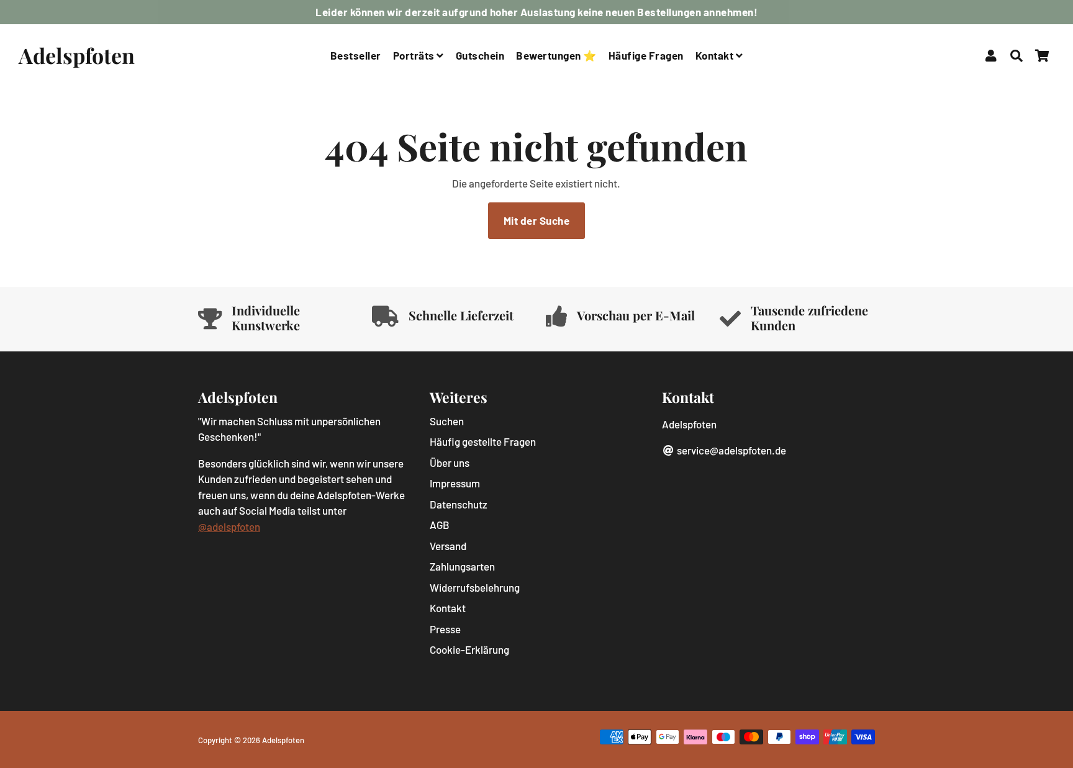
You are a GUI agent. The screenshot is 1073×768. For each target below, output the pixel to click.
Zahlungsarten (462, 566)
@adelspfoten (229, 526)
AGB (440, 524)
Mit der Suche (537, 220)
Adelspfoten (283, 740)
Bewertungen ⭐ (556, 55)
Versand (448, 546)
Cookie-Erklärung (469, 649)
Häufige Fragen (646, 55)
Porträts (415, 55)
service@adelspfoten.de (730, 450)
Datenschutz (458, 504)
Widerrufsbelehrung (475, 587)
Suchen (447, 421)
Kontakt (715, 55)
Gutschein (480, 55)
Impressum (455, 483)
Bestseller (355, 55)
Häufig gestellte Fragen (483, 441)
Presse (445, 629)
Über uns (449, 462)
